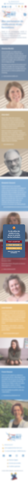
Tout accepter (14, 241)
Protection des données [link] (14, 252)
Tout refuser (14, 245)
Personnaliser (14, 248)
